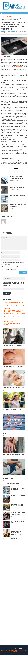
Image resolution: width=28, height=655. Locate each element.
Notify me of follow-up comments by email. (11, 266)
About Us (3, 650)
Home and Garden (4, 31)
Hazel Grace (4, 32)
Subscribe (6, 293)
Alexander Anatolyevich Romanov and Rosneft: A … (18, 506)
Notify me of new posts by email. (9, 269)
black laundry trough (18, 66)
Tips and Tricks (12, 31)
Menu (4, 13)
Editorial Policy (14, 650)
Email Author (21, 220)
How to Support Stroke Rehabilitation (14, 345)
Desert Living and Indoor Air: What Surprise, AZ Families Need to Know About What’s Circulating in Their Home (14, 307)
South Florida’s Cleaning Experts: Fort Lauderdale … (17, 488)
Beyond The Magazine (10, 648)
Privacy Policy (21, 650)
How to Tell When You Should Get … (13, 366)
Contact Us (7, 650)
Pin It (2, 170)
